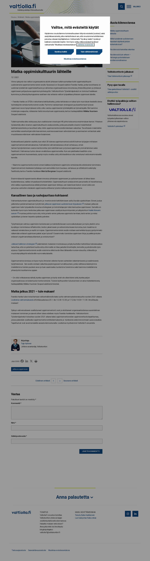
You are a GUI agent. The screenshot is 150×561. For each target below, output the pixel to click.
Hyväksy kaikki (61, 52)
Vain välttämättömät (89, 52)
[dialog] (75, 40)
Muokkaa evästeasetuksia (75, 59)
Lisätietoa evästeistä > (85, 45)
